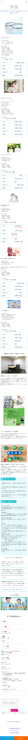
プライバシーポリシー (15, 730)
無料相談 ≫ (21, 738)
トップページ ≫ (7, 738)
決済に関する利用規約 (14, 732)
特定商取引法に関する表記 (15, 728)
